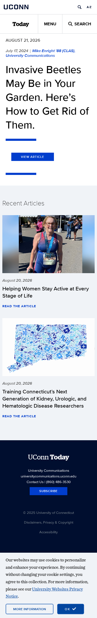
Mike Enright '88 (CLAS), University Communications (40, 53)
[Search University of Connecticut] (79, 7)
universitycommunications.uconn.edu (48, 476)
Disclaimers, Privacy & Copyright (48, 522)
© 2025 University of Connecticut (48, 512)
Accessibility (48, 531)
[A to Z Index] (89, 7)
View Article (32, 157)
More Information (29, 609)
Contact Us (35, 481)
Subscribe (48, 491)
